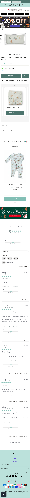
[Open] (3, 494)
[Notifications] (25, 10)
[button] (15, 29)
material (10, 258)
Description (6, 125)
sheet (3, 262)
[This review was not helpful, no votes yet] (26, 300)
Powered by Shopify (15, 496)
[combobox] (23, 266)
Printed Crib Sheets (16, 54)
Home (9, 54)
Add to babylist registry (22, 80)
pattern (16, 258)
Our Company (4, 468)
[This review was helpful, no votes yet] (24, 300)
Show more (9, 262)
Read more (12, 323)
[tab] (6, 2)
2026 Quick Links (5, 464)
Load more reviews (15, 442)
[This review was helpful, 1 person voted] (24, 401)
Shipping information (10, 130)
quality (4, 258)
